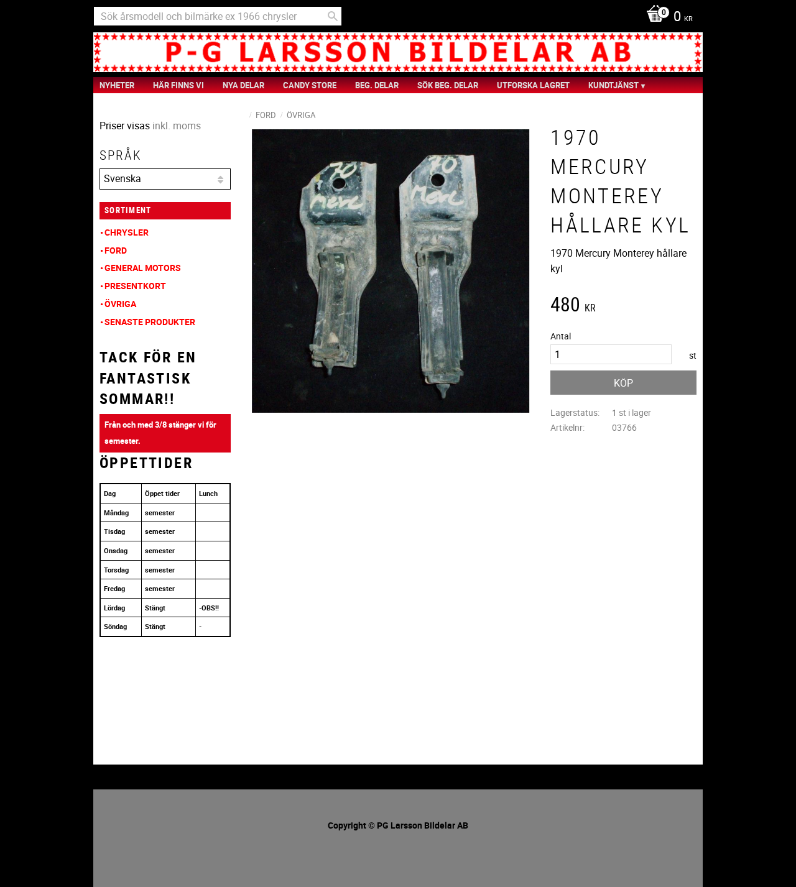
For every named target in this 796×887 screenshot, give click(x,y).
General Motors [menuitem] (142, 267)
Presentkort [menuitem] (135, 286)
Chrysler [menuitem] (126, 232)
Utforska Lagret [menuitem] (533, 85)
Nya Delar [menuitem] (243, 85)
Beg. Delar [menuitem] (377, 85)
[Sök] (332, 16)
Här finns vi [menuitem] (178, 85)
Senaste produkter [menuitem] (149, 322)
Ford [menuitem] (115, 250)
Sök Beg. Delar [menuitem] (447, 85)
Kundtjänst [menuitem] (613, 85)
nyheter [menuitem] (117, 85)
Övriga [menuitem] (120, 304)
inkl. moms (176, 125)
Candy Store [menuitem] (309, 85)
